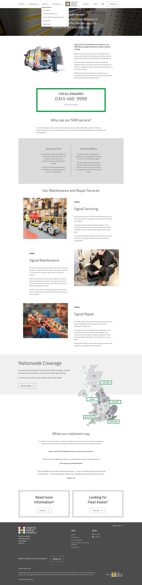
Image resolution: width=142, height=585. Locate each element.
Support (45, 4)
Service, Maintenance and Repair (53, 17)
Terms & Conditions (76, 540)
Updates (86, 4)
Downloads (46, 24)
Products (21, 4)
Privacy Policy (75, 547)
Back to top (116, 526)
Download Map (26, 386)
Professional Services (50, 14)
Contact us (113, 4)
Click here (42, 510)
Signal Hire (46, 21)
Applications (33, 4)
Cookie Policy (75, 537)
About (96, 4)
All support (46, 10)
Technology (56, 4)
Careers (73, 534)
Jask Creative (29, 579)
